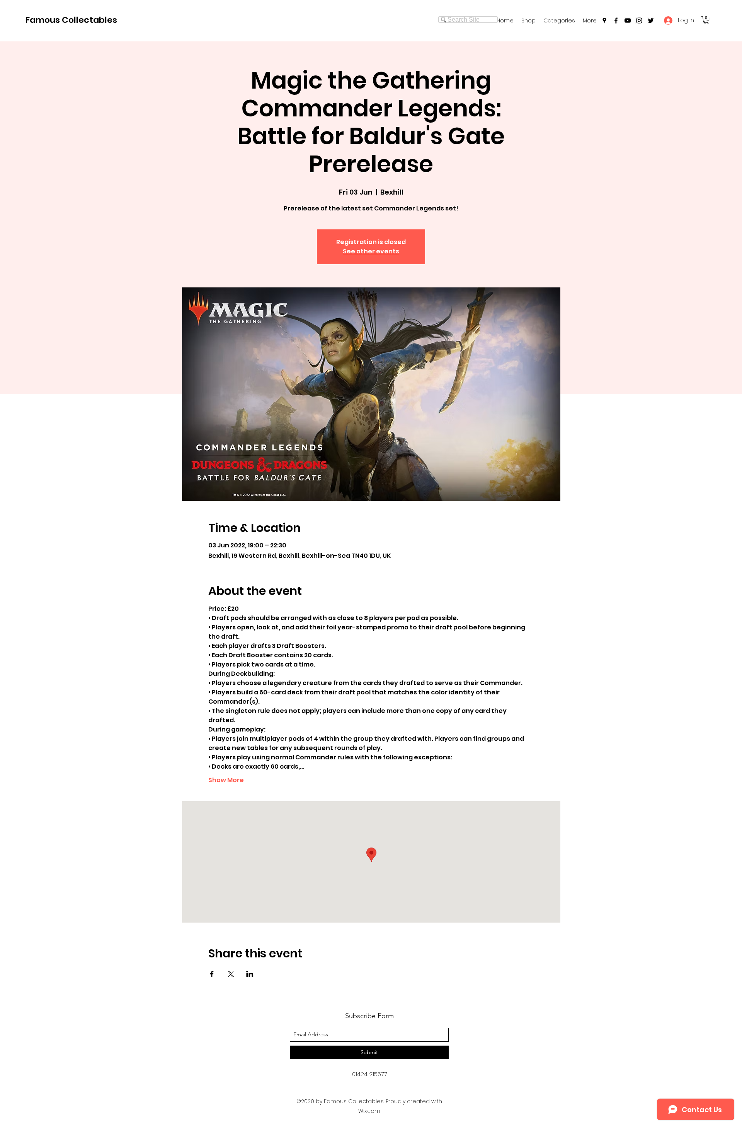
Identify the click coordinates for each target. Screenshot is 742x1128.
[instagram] (639, 20)
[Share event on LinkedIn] (250, 974)
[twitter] (651, 20)
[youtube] (627, 20)
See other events (371, 251)
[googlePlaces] (604, 20)
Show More (226, 780)
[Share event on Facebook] (212, 974)
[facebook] (616, 20)
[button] (559, 20)
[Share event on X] (231, 974)
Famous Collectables (71, 20)
